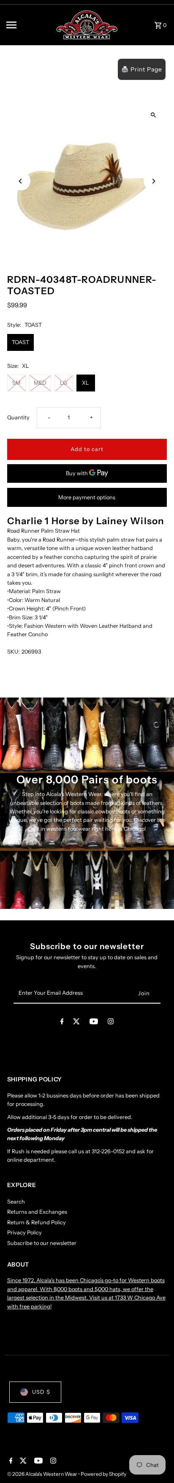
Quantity (18, 417)
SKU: (13, 651)
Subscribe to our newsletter (41, 1243)
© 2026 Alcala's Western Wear (42, 1474)
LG (63, 383)
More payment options (86, 497)
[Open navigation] (27, 25)
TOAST (20, 342)
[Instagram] (111, 1022)
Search (16, 1201)
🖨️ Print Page (141, 69)
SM (16, 383)
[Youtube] (94, 1022)
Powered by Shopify (103, 1474)
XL (85, 383)
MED (40, 383)
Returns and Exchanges (37, 1212)
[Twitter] (76, 1022)
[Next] (153, 181)
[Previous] (20, 181)
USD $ (41, 1392)
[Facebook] (62, 1022)
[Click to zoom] (153, 114)
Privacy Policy (24, 1232)
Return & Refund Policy (36, 1222)
